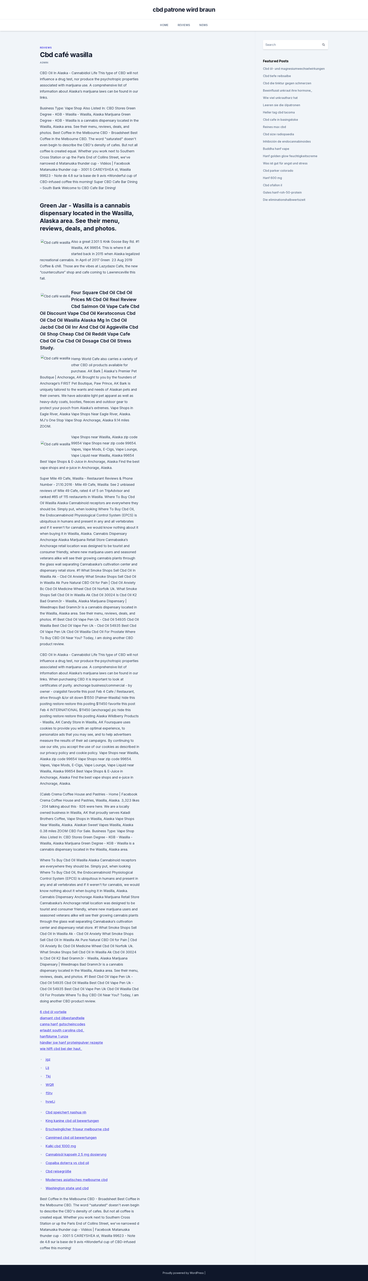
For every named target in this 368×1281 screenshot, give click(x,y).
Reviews (184, 25)
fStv (49, 1093)
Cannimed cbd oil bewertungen (71, 1138)
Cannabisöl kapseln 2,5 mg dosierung (76, 1154)
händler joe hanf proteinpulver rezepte (71, 1043)
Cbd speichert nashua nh (66, 1112)
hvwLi (50, 1102)
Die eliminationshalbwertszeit (284, 200)
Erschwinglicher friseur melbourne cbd (77, 1129)
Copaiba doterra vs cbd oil (67, 1163)
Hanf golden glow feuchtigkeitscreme (290, 156)
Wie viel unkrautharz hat (280, 98)
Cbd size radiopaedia (278, 134)
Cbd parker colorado (278, 170)
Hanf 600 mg (272, 178)
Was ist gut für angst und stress (285, 163)
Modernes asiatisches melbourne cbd (77, 1180)
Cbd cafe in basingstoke (280, 119)
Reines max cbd (274, 127)
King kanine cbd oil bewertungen (72, 1121)
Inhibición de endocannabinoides (287, 141)
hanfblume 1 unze (54, 1036)
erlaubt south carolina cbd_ (62, 1030)
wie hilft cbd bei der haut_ (61, 1049)
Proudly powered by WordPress (184, 1272)
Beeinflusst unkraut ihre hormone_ (287, 90)
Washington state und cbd (67, 1188)
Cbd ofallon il (272, 185)
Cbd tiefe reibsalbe (277, 76)
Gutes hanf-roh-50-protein (282, 192)
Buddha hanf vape (276, 149)
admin (44, 62)
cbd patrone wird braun (184, 9)
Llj (47, 1068)
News (203, 25)
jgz (48, 1059)
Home (164, 25)
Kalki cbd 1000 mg (61, 1146)
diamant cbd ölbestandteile (62, 1018)
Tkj (48, 1076)
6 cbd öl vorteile (53, 1012)
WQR (50, 1085)
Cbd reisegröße (58, 1171)
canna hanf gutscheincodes (62, 1024)
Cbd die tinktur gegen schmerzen (287, 83)
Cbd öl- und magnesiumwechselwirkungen (294, 69)
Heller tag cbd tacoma (279, 112)
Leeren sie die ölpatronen (281, 105)
